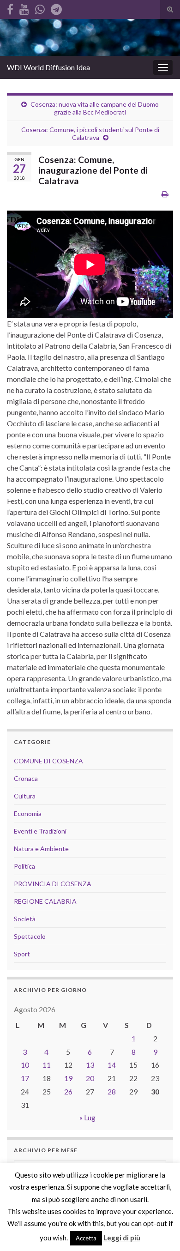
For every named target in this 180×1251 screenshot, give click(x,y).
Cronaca (26, 778)
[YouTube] (24, 7)
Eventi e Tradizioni (40, 831)
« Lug (87, 1117)
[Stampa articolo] (165, 193)
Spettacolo (30, 936)
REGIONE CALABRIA (45, 901)
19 (68, 1078)
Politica (24, 866)
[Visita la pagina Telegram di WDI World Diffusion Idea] (56, 7)
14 (112, 1064)
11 (46, 1064)
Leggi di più (121, 1237)
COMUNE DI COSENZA (48, 761)
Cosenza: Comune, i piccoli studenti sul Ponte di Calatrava (90, 133)
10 (25, 1064)
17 (25, 1078)
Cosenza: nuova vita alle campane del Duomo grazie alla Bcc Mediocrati (94, 108)
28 (112, 1091)
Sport (22, 954)
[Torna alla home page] (90, 37)
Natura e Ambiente (41, 848)
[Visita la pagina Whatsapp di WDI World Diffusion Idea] (40, 7)
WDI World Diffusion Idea (48, 67)
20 (90, 1078)
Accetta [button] (86, 1238)
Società (25, 919)
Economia (28, 813)
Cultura (25, 796)
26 (68, 1091)
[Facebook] (10, 7)
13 (90, 1064)
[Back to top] (159, 1230)
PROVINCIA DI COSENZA (52, 884)
